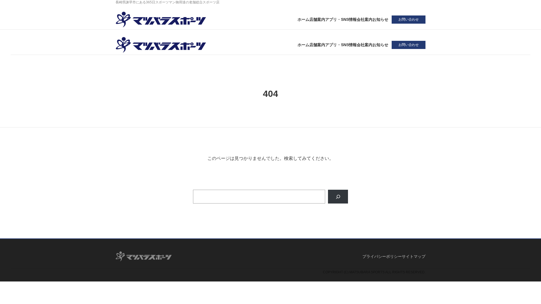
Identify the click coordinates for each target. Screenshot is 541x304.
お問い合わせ (408, 19)
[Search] (338, 197)
